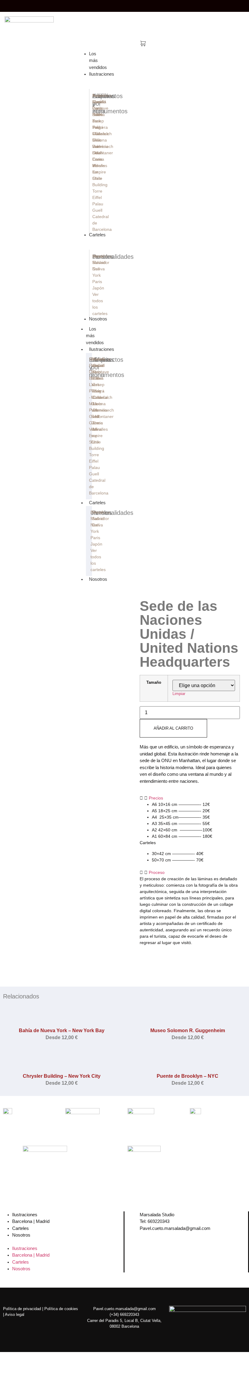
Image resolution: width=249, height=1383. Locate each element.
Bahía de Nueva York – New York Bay (61, 1030)
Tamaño (153, 683)
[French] (223, 4)
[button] (190, 798)
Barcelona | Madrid (30, 1221)
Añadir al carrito (173, 728)
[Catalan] (211, 4)
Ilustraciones (101, 349)
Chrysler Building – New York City (62, 1076)
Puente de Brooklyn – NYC (187, 1076)
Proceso (157, 872)
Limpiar (178, 694)
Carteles (97, 502)
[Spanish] (229, 4)
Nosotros (98, 579)
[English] (217, 4)
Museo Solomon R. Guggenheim (187, 1030)
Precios (156, 798)
